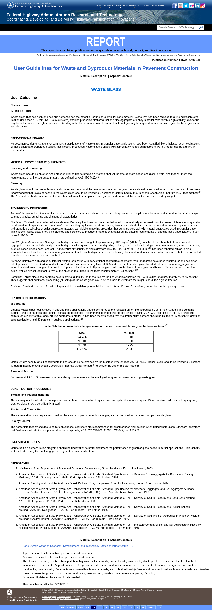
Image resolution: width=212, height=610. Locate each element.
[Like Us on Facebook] (174, 7)
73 (112, 607)
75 (124, 607)
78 (143, 607)
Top (62, 607)
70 (93, 607)
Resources (120, 5)
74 (118, 607)
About (99, 5)
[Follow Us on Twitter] (186, 7)
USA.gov (62, 592)
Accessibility (93, 590)
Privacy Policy (48, 590)
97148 (110, 55)
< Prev (70, 607)
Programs (108, 5)
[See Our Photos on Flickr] (191, 7)
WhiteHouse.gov (75, 592)
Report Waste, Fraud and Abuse (148, 590)
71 (99, 607)
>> (159, 607)
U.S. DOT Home (49, 592)
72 (106, 607)
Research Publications (94, 55)
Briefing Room (133, 5)
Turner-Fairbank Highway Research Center (61, 599)
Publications (75, 55)
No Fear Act (127, 590)
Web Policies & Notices (110, 590)
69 (87, 607)
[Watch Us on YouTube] (180, 7)
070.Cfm (120, 55)
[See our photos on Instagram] (202, 7)
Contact (145, 5)
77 (137, 607)
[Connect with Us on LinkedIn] (197, 7)
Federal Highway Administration (52, 55)
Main (80, 607)
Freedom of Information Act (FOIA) (71, 590)
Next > (151, 607)
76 (130, 607)
